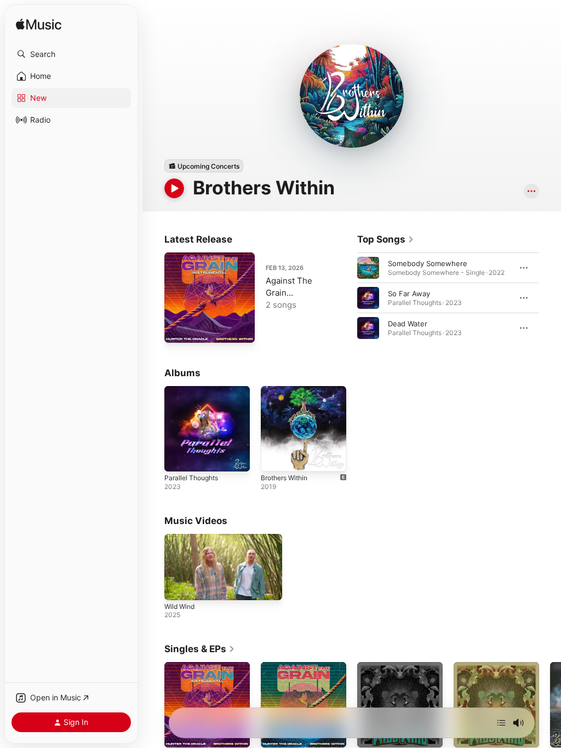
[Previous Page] (346, 298)
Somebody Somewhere (427, 263)
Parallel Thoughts (191, 478)
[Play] (174, 188)
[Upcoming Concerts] (203, 165)
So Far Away (409, 293)
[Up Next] (501, 722)
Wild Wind (179, 606)
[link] (385, 239)
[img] (38, 25)
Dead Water (407, 323)
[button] (71, 54)
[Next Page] (550, 298)
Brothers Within (284, 478)
